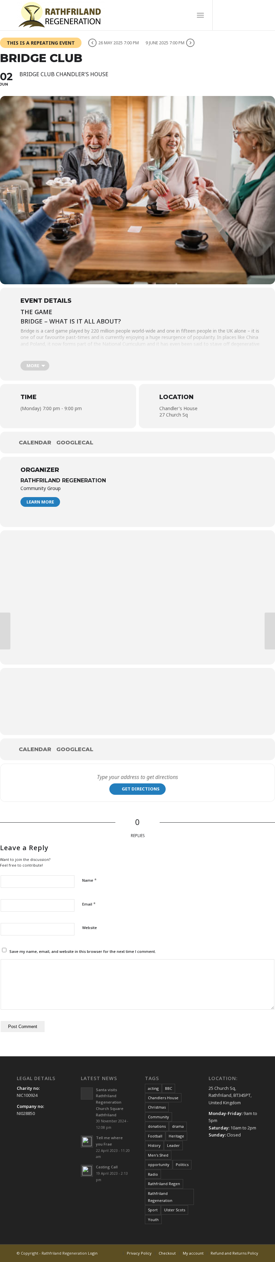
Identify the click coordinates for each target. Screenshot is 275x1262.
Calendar (35, 442)
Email (89, 904)
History (154, 1145)
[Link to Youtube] (233, 15)
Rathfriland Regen (164, 1183)
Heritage (176, 1135)
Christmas (157, 1107)
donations (157, 1126)
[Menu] (200, 15)
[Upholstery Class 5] (5, 631)
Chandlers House (163, 1097)
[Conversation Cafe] (270, 631)
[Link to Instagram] (253, 15)
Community (158, 1116)
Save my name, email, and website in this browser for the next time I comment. (82, 951)
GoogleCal (74, 442)
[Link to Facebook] (223, 15)
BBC (168, 1088)
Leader (173, 1145)
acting (153, 1088)
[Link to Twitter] (243, 15)
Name (89, 880)
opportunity (158, 1164)
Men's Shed (158, 1155)
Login (93, 1253)
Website (89, 927)
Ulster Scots (174, 1209)
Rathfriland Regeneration (63, 480)
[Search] (185, 15)
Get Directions (141, 789)
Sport (153, 1209)
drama (178, 1126)
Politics (182, 1164)
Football (155, 1135)
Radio (153, 1174)
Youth (153, 1219)
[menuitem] (185, 15)
